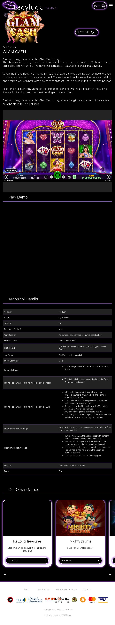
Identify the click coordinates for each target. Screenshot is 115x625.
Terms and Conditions (66, 589)
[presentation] (5, 574)
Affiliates (87, 589)
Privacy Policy (43, 589)
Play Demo (83, 32)
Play (97, 5)
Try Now (13, 560)
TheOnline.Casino (64, 609)
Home (27, 589)
